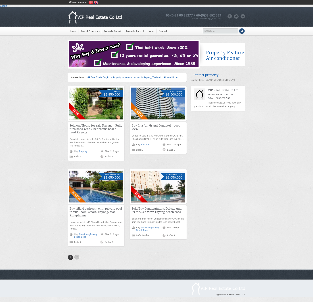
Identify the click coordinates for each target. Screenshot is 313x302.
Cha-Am (145, 144)
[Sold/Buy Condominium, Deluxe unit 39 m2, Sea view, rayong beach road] (158, 186)
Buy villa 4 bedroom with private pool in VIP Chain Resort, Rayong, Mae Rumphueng (96, 212)
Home (73, 31)
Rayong (83, 151)
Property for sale (113, 31)
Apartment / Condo (174, 174)
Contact (163, 31)
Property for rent (135, 31)
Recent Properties (90, 31)
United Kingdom (95, 2)
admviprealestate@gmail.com (206, 18)
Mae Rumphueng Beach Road (85, 235)
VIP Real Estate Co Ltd (223, 90)
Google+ (4, 6)
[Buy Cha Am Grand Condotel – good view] (158, 103)
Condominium (176, 91)
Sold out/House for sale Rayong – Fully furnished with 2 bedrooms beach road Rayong (96, 129)
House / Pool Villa (112, 174)
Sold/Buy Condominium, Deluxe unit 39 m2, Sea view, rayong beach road (157, 210)
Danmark (90, 2)
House (117, 91)
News (151, 31)
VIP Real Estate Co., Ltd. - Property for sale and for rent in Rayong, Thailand (124, 77)
